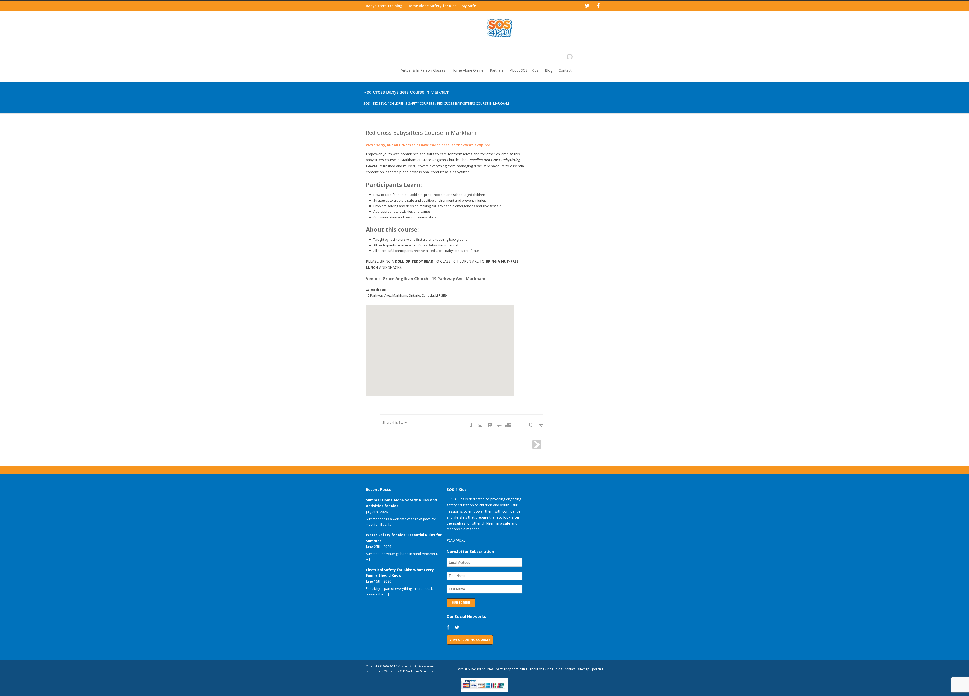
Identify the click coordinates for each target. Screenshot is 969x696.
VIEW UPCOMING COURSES (469, 640)
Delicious (517, 422)
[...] (390, 524)
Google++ (527, 422)
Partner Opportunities (511, 669)
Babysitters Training (384, 5)
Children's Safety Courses (412, 103)
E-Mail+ (537, 422)
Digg (507, 422)
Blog (548, 70)
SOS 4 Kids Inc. (375, 103)
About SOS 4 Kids (524, 70)
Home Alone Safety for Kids (432, 5)
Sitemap (583, 669)
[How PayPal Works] (484, 690)
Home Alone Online (467, 70)
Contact (565, 70)
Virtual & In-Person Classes (423, 70)
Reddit (497, 422)
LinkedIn (487, 422)
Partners (497, 70)
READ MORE (456, 540)
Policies (597, 669)
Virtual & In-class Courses (475, 669)
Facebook (467, 422)
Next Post (536, 444)
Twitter (477, 422)
